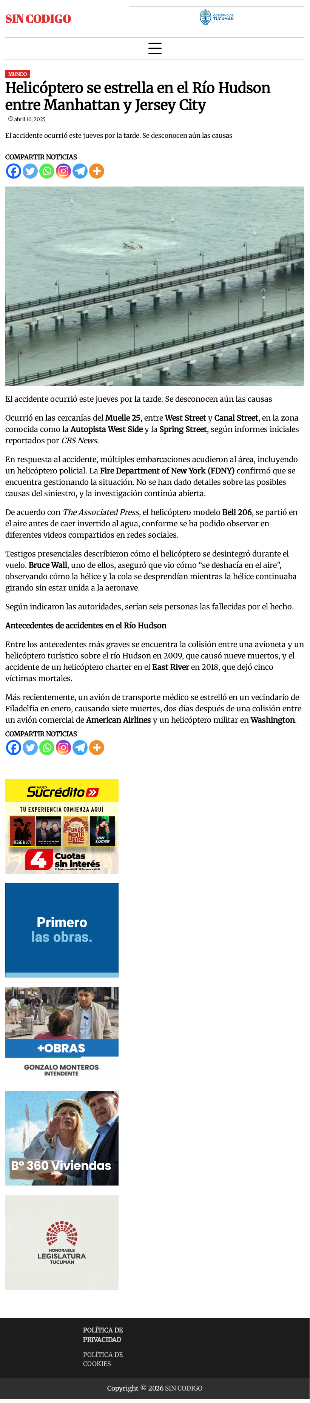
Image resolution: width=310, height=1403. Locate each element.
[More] (96, 171)
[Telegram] (80, 171)
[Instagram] (63, 171)
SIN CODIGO (38, 18)
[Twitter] (30, 171)
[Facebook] (13, 171)
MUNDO (17, 74)
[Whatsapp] (46, 171)
